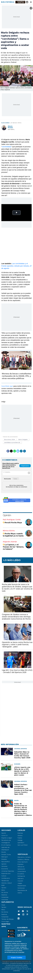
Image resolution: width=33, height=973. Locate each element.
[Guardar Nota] (24, 451)
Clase (3, 905)
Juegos (20, 883)
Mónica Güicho (9, 531)
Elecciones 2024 (9, 439)
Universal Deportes (7, 871)
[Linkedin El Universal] (18, 918)
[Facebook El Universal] (23, 911)
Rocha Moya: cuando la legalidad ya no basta (13, 534)
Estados (4, 859)
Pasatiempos (22, 885)
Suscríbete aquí (7, 386)
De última (4, 892)
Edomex (20, 833)
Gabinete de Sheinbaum (5, 848)
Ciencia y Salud (6, 883)
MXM (3, 885)
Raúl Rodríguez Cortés (12, 519)
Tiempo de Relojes (7, 919)
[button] (20, 2)
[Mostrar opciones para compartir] (31, 8)
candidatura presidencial (12, 442)
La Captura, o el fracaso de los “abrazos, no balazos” (13, 546)
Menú (3, 890)
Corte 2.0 (4, 835)
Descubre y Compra (24, 857)
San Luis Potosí (23, 845)
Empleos (20, 864)
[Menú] (31, 2)
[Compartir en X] (11, 451)
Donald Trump (6, 854)
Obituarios (21, 866)
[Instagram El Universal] (23, 915)
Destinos (4, 895)
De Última (4, 912)
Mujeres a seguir (6, 838)
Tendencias (5, 880)
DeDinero (21, 878)
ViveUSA (20, 881)
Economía (4, 868)
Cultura (3, 876)
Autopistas (4, 897)
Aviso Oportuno (23, 862)
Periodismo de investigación (6, 841)
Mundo (3, 852)
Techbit (3, 887)
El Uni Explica (6, 845)
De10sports (21, 876)
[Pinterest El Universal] (27, 915)
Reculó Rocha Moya (13, 522)
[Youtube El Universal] (19, 915)
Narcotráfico (5, 861)
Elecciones (5, 122)
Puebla (20, 838)
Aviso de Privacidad (18, 952)
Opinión (7, 515)
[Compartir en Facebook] (8, 451)
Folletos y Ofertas (23, 859)
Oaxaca (20, 835)
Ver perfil (11, 129)
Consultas (4, 899)
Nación (3, 833)
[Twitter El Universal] (27, 911)
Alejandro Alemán (10, 542)
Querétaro (21, 842)
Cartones (4, 866)
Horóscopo (21, 888)
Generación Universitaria (22, 870)
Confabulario (5, 878)
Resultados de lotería (22, 891)
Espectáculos (5, 873)
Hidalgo (20, 840)
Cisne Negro (5, 921)
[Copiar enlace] (21, 451)
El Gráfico (21, 873)
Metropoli (4, 857)
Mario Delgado (23, 439)
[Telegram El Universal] (18, 911)
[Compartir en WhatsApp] (14, 451)
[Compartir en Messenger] (17, 451)
